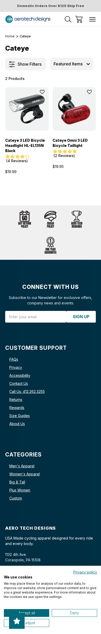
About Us (17, 423)
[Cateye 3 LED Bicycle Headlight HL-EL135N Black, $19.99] (27, 109)
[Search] (68, 19)
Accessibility (19, 375)
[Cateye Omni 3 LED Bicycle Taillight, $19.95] (74, 109)
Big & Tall (17, 482)
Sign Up (81, 316)
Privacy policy (85, 572)
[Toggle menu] (92, 19)
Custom (15, 498)
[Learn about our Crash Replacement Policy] (50, 219)
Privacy (15, 367)
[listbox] (71, 63)
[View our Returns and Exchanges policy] (25, 219)
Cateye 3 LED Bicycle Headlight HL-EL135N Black (25, 145)
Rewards (16, 407)
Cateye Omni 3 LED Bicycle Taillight (70, 143)
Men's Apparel (21, 466)
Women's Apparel (24, 474)
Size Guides (19, 415)
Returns (15, 399)
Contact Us (18, 383)
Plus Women (19, 490)
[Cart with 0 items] (79, 19)
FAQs (13, 359)
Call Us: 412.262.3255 (27, 391)
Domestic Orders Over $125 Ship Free (50, 6)
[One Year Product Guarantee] (50, 245)
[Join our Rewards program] (76, 219)
